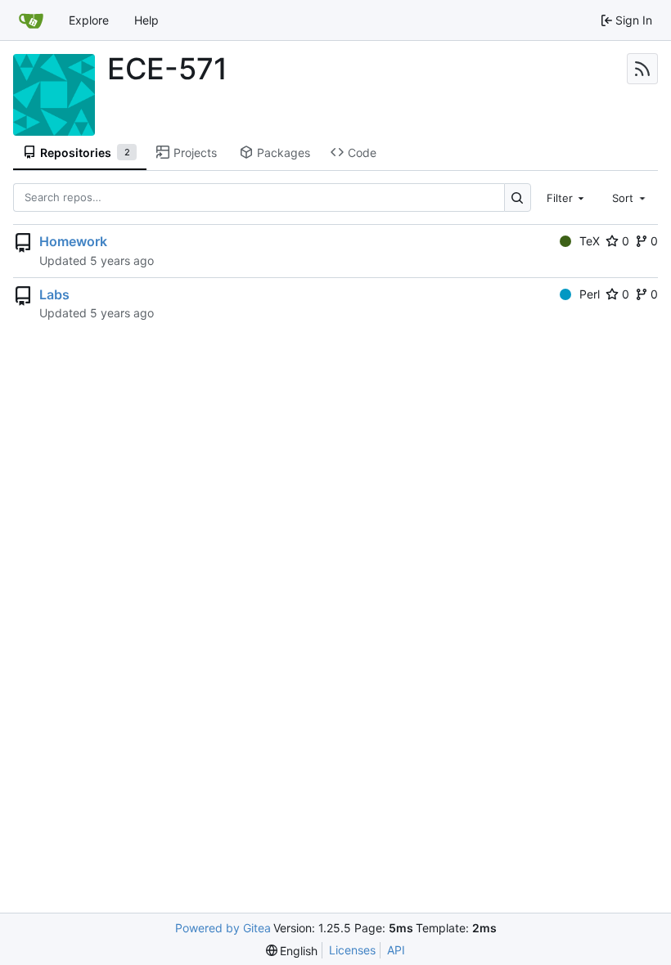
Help (146, 20)
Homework (73, 241)
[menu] (292, 951)
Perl (589, 294)
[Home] (31, 20)
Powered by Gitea (223, 928)
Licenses (352, 950)
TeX (589, 241)
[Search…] (517, 197)
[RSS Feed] (642, 68)
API (396, 950)
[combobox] (567, 197)
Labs (54, 294)
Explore (89, 20)
